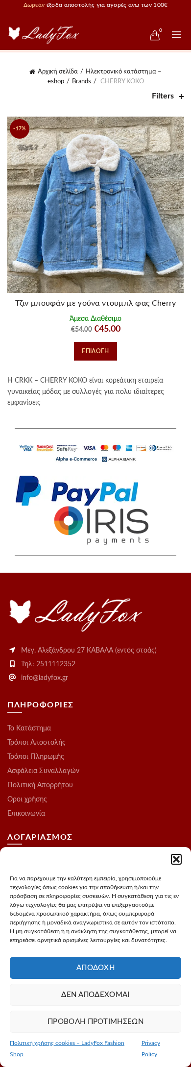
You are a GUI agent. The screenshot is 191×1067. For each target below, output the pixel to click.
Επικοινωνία (26, 813)
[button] (176, 859)
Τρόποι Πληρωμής (35, 756)
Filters (163, 96)
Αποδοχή (95, 967)
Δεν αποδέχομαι (95, 994)
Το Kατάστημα (29, 728)
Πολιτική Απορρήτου (40, 785)
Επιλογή (95, 351)
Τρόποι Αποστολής (36, 742)
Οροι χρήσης (27, 799)
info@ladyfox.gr (44, 678)
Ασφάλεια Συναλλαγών (43, 771)
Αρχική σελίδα (58, 72)
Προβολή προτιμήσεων (95, 1021)
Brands (81, 81)
